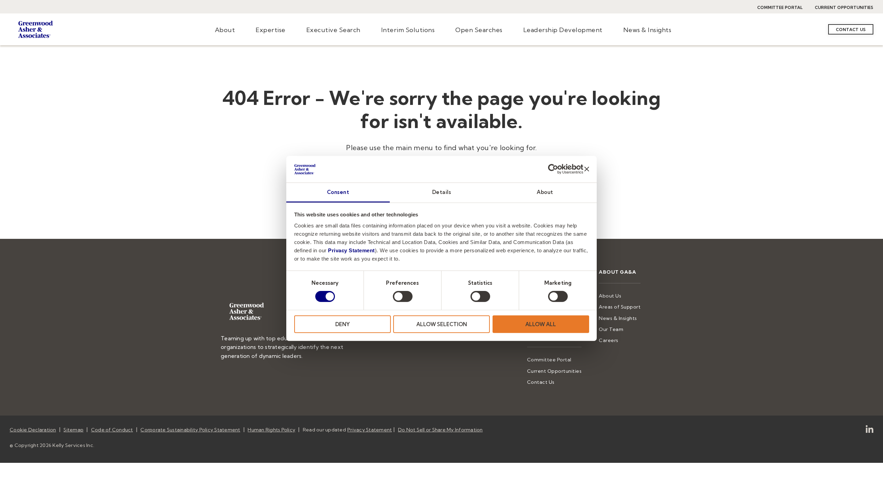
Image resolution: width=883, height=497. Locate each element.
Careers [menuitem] (608, 340)
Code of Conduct (112, 430)
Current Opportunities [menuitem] (554, 371)
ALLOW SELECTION (441, 324)
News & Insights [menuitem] (647, 30)
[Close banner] (586, 169)
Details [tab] (441, 192)
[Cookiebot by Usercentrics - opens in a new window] (553, 169)
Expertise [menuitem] (271, 30)
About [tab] (545, 192)
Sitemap (73, 430)
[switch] (403, 296)
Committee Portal (780, 7)
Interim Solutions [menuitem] (408, 30)
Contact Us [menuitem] (541, 382)
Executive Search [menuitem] (333, 30)
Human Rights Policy (271, 430)
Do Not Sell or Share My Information (440, 430)
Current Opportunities (844, 7)
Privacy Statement (351, 250)
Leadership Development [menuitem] (563, 30)
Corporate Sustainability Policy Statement (190, 430)
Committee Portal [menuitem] (549, 360)
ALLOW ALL (540, 324)
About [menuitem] (225, 30)
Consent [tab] (338, 192)
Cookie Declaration (33, 430)
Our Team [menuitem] (611, 329)
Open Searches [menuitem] (479, 30)
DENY (342, 324)
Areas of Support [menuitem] (620, 307)
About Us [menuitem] (610, 296)
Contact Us (851, 29)
